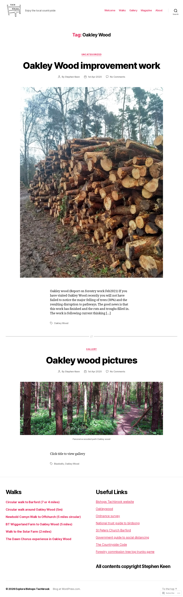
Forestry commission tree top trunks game (125, 552)
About (159, 10)
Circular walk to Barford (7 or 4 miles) (32, 502)
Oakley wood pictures (91, 360)
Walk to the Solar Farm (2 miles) (28, 531)
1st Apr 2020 (95, 76)
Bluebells (59, 463)
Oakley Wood (61, 323)
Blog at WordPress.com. (66, 588)
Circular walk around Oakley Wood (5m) (34, 509)
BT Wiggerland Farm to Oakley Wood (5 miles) (39, 524)
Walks (122, 10)
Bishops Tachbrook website (115, 501)
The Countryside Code (111, 544)
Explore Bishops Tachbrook (32, 588)
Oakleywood (104, 509)
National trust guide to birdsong (118, 523)
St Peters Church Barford (113, 530)
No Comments (117, 76)
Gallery (133, 10)
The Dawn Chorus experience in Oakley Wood (38, 539)
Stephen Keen (72, 76)
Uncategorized (91, 54)
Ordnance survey (108, 516)
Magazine (146, 10)
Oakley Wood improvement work (91, 65)
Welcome (109, 10)
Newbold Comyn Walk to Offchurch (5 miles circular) (43, 517)
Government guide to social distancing (122, 537)
